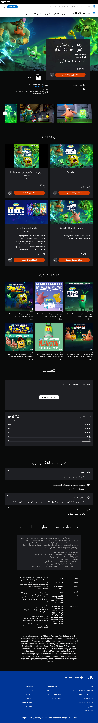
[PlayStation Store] (85, 13)
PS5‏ (84, 6)
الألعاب (77, 6)
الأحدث (71, 14)
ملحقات (63, 6)
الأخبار (56, 6)
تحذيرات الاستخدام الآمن (41, 608)
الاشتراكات (37, 14)
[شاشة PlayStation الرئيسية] (94, 6)
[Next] (5, 113)
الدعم (50, 6)
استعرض (27, 14)
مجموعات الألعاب (60, 14)
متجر (89, 6)
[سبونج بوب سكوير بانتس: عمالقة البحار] (74, 113)
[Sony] (5, 4)
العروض (47, 14)
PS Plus (70, 6)
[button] (37, 87)
